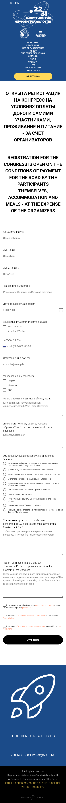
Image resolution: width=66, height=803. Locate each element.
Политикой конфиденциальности (31, 616)
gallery (33, 62)
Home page (33, 42)
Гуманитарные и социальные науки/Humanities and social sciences (32, 500)
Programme (33, 45)
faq (33, 65)
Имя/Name (9, 249)
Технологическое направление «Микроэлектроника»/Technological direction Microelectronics (35, 511)
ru (12, 3)
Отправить (33, 639)
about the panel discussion (33, 52)
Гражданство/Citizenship (16, 285)
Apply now (33, 76)
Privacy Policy (8, 618)
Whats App (12, 385)
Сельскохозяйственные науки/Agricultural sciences (29, 490)
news (33, 59)
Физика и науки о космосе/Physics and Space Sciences (30, 470)
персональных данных (44, 605)
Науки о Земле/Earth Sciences (20, 494)
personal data (27, 608)
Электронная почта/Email (17, 358)
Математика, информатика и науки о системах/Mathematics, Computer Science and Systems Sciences (33, 464)
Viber (10, 390)
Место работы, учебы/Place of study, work (26, 398)
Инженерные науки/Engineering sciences (24, 505)
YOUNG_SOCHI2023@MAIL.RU (33, 755)
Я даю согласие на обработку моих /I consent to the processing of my (32, 606)
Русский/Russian (15, 327)
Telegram (11, 381)
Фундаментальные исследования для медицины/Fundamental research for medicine (34, 484)
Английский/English (16, 331)
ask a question (32, 68)
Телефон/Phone (12, 340)
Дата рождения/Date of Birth (19, 303)
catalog (33, 56)
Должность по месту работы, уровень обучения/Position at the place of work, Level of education (29, 427)
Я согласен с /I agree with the (30, 617)
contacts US (33, 71)
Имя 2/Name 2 (11, 267)
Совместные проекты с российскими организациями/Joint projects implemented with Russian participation (29, 524)
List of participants (33, 48)
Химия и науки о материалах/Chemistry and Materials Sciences (34, 474)
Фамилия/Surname (13, 231)
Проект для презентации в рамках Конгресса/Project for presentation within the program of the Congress (27, 566)
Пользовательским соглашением (31, 626)
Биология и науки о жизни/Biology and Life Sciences (29, 479)
